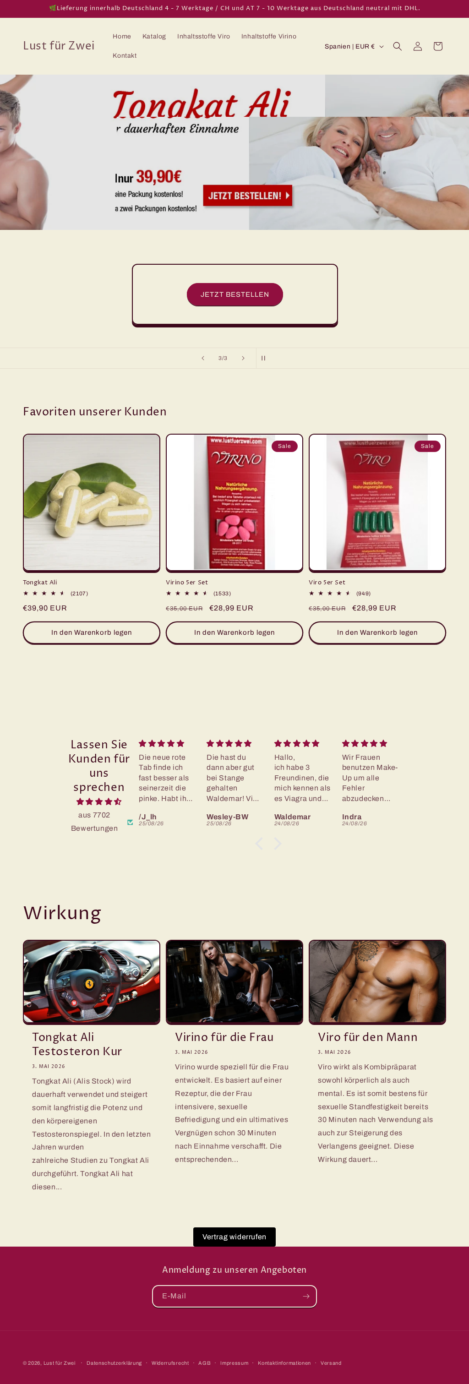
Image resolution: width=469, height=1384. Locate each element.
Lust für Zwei (60, 1363)
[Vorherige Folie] (203, 358)
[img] (99, 802)
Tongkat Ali (40, 583)
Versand (331, 1363)
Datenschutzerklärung (114, 1363)
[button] (397, 46)
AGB (204, 1363)
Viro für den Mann (368, 1038)
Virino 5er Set (187, 583)
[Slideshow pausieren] (266, 358)
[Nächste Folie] (243, 358)
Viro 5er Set (327, 583)
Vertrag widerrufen (234, 1237)
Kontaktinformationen (284, 1363)
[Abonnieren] (306, 1296)
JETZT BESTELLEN (234, 294)
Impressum (234, 1363)
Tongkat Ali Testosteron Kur (77, 1045)
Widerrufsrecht (170, 1363)
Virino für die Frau (224, 1038)
